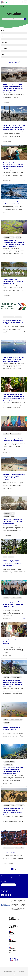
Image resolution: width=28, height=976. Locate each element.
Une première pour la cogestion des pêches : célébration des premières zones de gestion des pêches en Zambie (13, 603)
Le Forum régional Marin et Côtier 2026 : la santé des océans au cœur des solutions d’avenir (13, 359)
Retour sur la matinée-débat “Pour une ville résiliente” (13, 852)
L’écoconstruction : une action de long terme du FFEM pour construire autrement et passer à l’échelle (13, 811)
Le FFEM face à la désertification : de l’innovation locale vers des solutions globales (13, 521)
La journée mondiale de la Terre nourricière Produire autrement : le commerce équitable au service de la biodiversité (13, 397)
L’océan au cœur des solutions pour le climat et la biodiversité (14, 203)
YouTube (6, 895)
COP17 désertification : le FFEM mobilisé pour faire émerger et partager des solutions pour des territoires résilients (13, 87)
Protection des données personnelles (10, 971)
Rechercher (22, 2)
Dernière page (22, 869)
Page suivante (19, 869)
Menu (25, 2)
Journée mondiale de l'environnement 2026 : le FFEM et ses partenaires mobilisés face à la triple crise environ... (13, 243)
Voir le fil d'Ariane (4, 6)
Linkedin (9, 895)
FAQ (14, 974)
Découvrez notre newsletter (8, 884)
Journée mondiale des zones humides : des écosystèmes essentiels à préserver (12, 727)
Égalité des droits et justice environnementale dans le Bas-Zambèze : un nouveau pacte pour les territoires (13, 683)
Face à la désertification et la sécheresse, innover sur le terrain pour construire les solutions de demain (13, 165)
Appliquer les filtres (14, 62)
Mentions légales (21, 971)
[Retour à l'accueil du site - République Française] (9, 2)
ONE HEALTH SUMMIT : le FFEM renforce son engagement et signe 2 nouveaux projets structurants (13, 438)
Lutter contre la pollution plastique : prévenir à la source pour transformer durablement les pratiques (14, 477)
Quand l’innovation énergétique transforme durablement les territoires (12, 641)
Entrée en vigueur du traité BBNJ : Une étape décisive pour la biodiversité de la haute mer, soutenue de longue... (13, 770)
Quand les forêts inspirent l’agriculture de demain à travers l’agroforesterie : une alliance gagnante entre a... (13, 562)
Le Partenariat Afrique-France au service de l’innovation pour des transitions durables (13, 322)
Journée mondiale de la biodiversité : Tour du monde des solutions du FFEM (13, 281)
